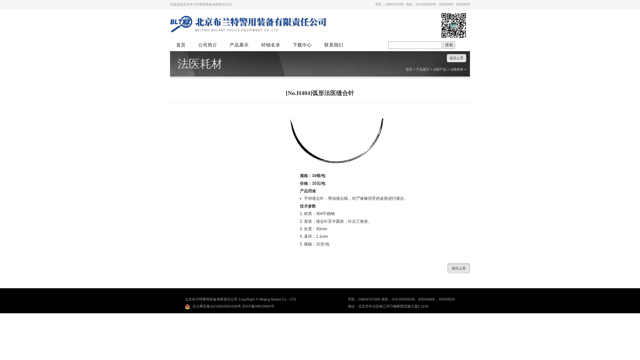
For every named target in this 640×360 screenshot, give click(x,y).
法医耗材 (200, 64)
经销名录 (270, 45)
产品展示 (239, 45)
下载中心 (302, 45)
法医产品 (439, 69)
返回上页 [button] (457, 58)
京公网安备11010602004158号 (216, 306)
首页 (181, 45)
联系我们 (333, 45)
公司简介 (207, 45)
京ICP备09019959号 (258, 306)
